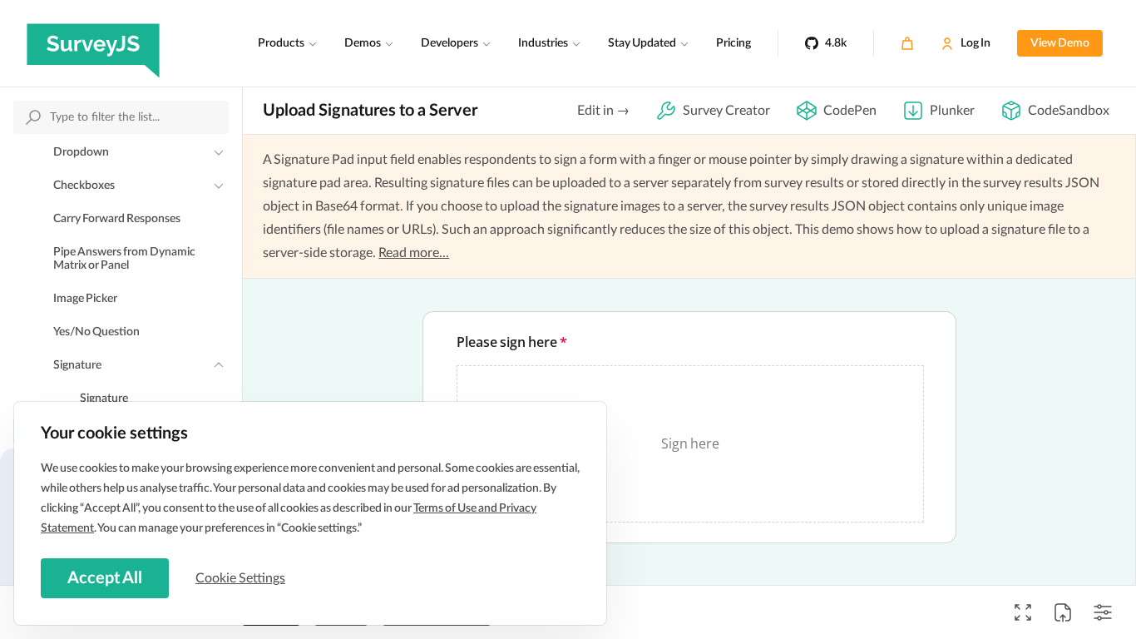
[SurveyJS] (93, 43)
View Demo (1059, 43)
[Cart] (907, 43)
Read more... (413, 253)
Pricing (733, 43)
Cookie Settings (240, 578)
